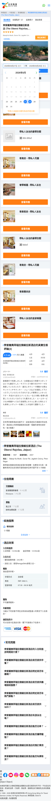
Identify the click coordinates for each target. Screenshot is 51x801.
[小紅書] (21, 775)
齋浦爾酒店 (21, 13)
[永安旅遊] (9, 5)
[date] (14, 66)
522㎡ (25, 244)
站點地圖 (4, 798)
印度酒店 (12, 13)
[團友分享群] (40, 775)
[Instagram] (16, 775)
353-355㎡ (27, 138)
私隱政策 (13, 798)
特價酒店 (4, 13)
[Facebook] (5, 775)
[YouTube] (11, 775)
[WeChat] (27, 775)
